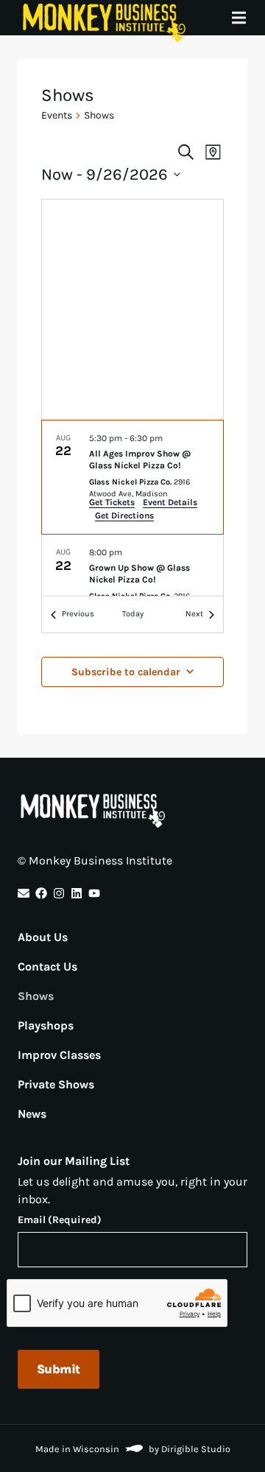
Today (133, 614)
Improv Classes (59, 1055)
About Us (43, 937)
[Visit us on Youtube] (94, 893)
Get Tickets (112, 502)
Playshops (46, 1025)
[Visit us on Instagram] (59, 893)
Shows (36, 996)
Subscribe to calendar (125, 672)
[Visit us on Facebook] (41, 893)
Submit (58, 1369)
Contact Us (47, 966)
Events (56, 115)
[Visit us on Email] (23, 893)
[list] (132, 508)
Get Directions (124, 515)
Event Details (170, 502)
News (32, 1114)
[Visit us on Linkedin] (76, 893)
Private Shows (56, 1084)
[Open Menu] (247, 17)
